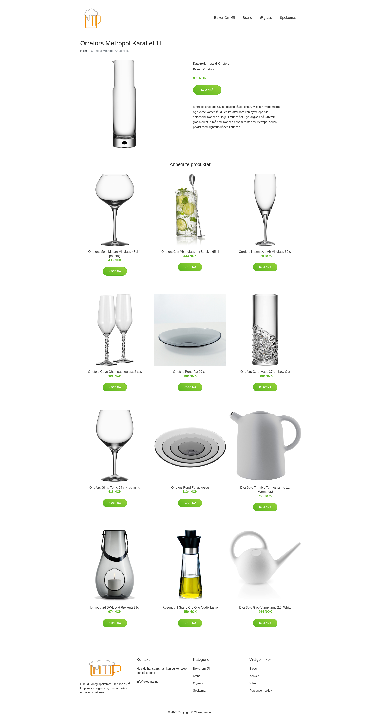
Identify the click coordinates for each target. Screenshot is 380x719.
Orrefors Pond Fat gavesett (190, 487)
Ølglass (266, 18)
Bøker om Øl (224, 18)
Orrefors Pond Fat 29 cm (190, 371)
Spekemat (288, 18)
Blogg (253, 668)
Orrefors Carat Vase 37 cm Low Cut (265, 371)
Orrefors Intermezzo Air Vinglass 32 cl (265, 251)
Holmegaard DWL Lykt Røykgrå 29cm (114, 607)
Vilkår (253, 683)
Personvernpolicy (260, 690)
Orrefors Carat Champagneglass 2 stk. (115, 371)
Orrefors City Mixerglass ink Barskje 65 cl (190, 251)
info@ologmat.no (147, 681)
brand (247, 18)
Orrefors (223, 63)
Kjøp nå (207, 89)
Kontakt (254, 676)
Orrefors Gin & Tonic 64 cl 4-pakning (114, 487)
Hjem (83, 50)
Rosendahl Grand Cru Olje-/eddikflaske (190, 607)
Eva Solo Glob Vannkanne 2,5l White (265, 607)
